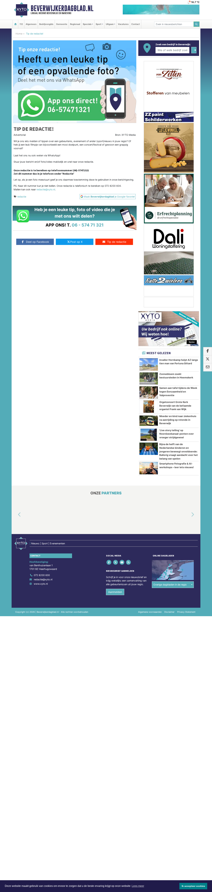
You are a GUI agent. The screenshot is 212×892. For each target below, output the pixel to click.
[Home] (15, 24)
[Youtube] (122, 562)
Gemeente (61, 24)
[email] (207, 367)
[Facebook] (109, 562)
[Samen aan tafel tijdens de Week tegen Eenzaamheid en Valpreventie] (148, 392)
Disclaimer (169, 612)
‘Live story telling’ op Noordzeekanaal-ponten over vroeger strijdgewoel (176, 434)
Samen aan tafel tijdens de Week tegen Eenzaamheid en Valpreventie (178, 391)
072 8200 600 (42, 575)
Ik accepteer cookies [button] (193, 886)
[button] (16, 514)
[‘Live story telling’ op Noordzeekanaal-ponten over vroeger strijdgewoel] (148, 434)
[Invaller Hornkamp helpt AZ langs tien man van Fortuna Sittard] (148, 364)
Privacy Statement (186, 612)
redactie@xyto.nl (45, 189)
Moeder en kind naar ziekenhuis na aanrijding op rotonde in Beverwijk (177, 420)
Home (19, 33)
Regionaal (75, 24)
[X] (115, 562)
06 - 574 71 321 (88, 225)
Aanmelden (115, 592)
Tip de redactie (116, 241)
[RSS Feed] (129, 562)
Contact (135, 24)
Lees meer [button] (138, 886)
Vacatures (123, 24)
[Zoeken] (197, 24)
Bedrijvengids (46, 24)
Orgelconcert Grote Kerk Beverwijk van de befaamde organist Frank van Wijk (175, 406)
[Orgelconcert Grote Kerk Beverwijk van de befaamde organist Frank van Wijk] (148, 406)
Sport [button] (98, 24)
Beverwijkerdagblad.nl (62, 8)
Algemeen (31, 24)
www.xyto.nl (41, 583)
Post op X (76, 241)
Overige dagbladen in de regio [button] (170, 584)
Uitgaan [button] (110, 24)
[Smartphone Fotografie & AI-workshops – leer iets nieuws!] (148, 468)
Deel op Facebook (37, 241)
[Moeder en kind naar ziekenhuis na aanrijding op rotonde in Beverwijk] (148, 420)
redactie (21, 196)
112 (21, 24)
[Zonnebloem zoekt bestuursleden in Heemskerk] (148, 378)
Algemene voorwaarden (150, 612)
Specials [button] (87, 24)
